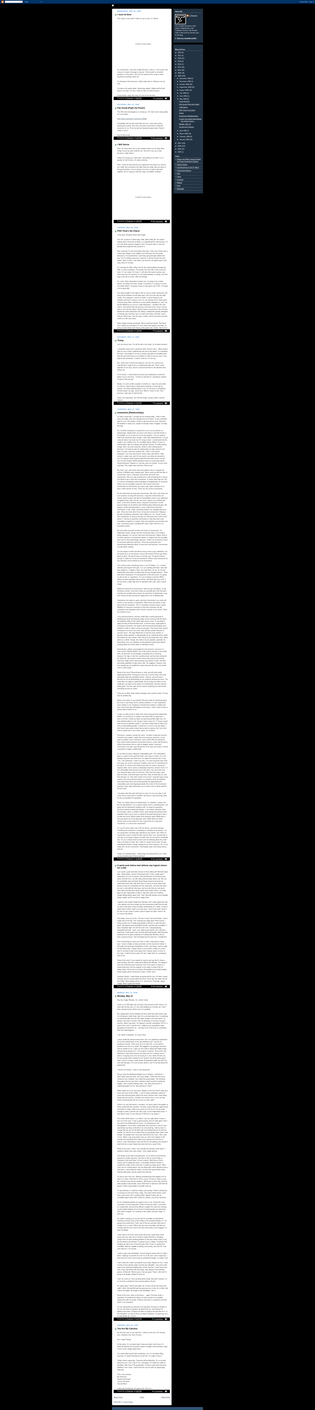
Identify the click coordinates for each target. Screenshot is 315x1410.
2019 (180, 61)
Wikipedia (180, 189)
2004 (180, 152)
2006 (180, 146)
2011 (180, 70)
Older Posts (165, 1397)
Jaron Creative (182, 164)
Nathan (179, 183)
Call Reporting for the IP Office (188, 167)
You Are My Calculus (127, 1328)
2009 (180, 73)
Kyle (178, 186)
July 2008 (183, 93)
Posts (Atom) (128, 1402)
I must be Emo (124, 14)
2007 (180, 143)
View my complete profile (186, 38)
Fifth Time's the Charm (128, 231)
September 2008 (186, 87)
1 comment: (159, 98)
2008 (180, 76)
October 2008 (185, 84)
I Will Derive (123, 144)
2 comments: (159, 1319)
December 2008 (185, 78)
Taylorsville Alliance (184, 171)
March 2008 (184, 134)
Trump (120, 340)
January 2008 (185, 139)
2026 (180, 52)
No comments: (158, 138)
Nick (178, 173)
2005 (180, 149)
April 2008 (183, 131)
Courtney (180, 180)
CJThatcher (193, 16)
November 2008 (185, 81)
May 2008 (183, 99)
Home (142, 1397)
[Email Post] (166, 98)
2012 (180, 67)
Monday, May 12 (125, 996)
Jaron (179, 177)
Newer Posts (118, 1397)
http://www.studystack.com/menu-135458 (132, 119)
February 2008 (185, 136)
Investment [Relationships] (130, 412)
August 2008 (184, 90)
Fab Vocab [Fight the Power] (131, 108)
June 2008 (183, 96)
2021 (180, 55)
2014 (180, 64)
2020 (180, 58)
